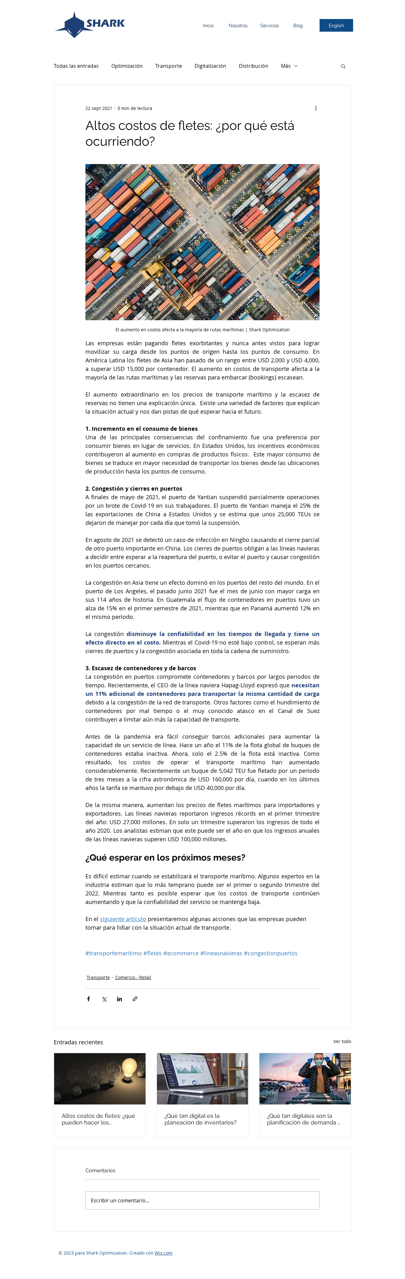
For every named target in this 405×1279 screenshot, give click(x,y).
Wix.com (163, 1253)
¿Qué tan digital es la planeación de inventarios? (201, 1119)
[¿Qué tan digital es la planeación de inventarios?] (202, 1078)
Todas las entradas (76, 65)
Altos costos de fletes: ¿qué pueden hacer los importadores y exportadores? (98, 1119)
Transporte (168, 65)
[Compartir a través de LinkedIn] (119, 999)
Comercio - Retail (133, 977)
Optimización (127, 65)
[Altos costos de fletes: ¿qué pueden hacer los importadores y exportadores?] (100, 1078)
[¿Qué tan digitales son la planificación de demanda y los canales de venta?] (305, 1078)
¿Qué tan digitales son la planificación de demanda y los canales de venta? (304, 1119)
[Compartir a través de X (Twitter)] (104, 999)
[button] (343, 65)
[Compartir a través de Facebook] (88, 999)
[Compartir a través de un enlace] (135, 999)
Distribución (253, 65)
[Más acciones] (316, 108)
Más (286, 65)
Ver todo (342, 1041)
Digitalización (210, 65)
